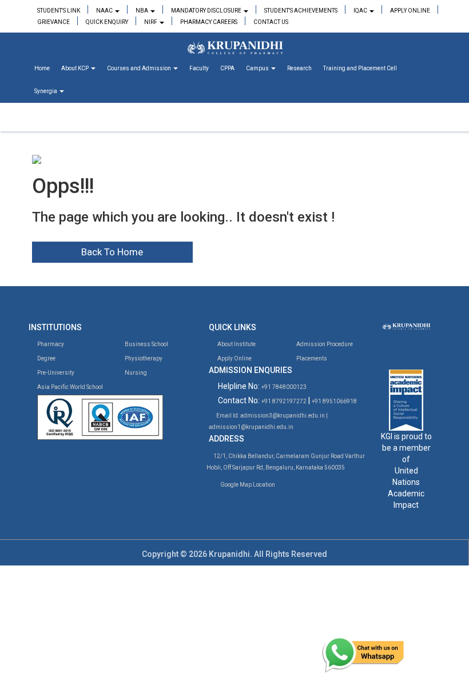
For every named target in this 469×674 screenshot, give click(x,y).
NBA (142, 10)
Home (42, 68)
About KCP (75, 68)
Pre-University (55, 373)
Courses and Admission (139, 68)
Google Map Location (247, 485)
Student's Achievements (300, 10)
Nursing (135, 373)
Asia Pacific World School (69, 387)
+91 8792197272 (284, 401)
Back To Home (112, 252)
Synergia (46, 91)
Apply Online (410, 10)
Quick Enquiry (107, 22)
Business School (146, 344)
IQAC (360, 10)
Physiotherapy (143, 358)
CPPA (227, 68)
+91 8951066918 (334, 401)
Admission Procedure (324, 344)
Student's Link (58, 10)
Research (299, 68)
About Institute (236, 344)
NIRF (151, 22)
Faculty (199, 68)
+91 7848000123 (284, 387)
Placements (311, 358)
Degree (45, 358)
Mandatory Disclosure (207, 10)
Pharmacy (50, 344)
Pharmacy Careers (208, 22)
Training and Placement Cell (360, 68)
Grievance (53, 22)
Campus (258, 68)
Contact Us (270, 22)
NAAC (105, 10)
